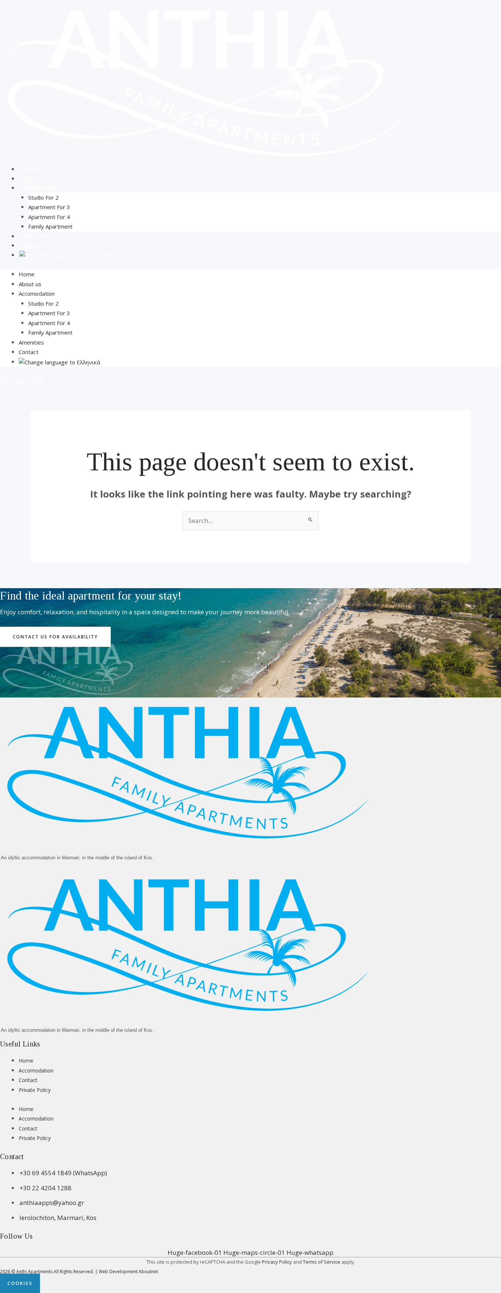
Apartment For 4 (49, 217)
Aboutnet (148, 1271)
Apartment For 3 (49, 207)
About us (30, 284)
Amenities (31, 342)
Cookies (20, 1283)
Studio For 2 (43, 197)
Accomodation (40, 187)
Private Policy (35, 1089)
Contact (29, 352)
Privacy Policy (277, 1262)
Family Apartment (50, 226)
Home (26, 274)
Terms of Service (321, 1262)
